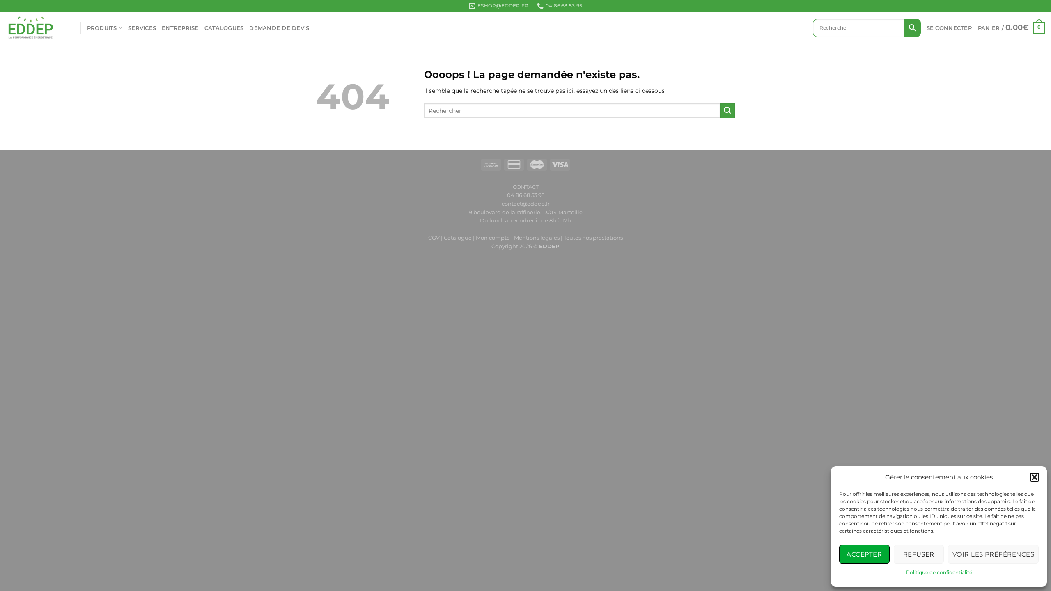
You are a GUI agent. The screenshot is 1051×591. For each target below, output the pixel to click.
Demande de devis (279, 28)
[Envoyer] (727, 110)
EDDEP (549, 246)
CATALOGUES (224, 28)
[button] (1034, 477)
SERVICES (142, 28)
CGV (434, 237)
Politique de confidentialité (939, 572)
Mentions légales (537, 237)
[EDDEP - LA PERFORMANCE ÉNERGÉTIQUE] (37, 28)
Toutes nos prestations (593, 237)
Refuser (918, 554)
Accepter (864, 554)
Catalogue (458, 237)
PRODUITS (102, 28)
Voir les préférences (993, 554)
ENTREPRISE (180, 28)
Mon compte (493, 237)
